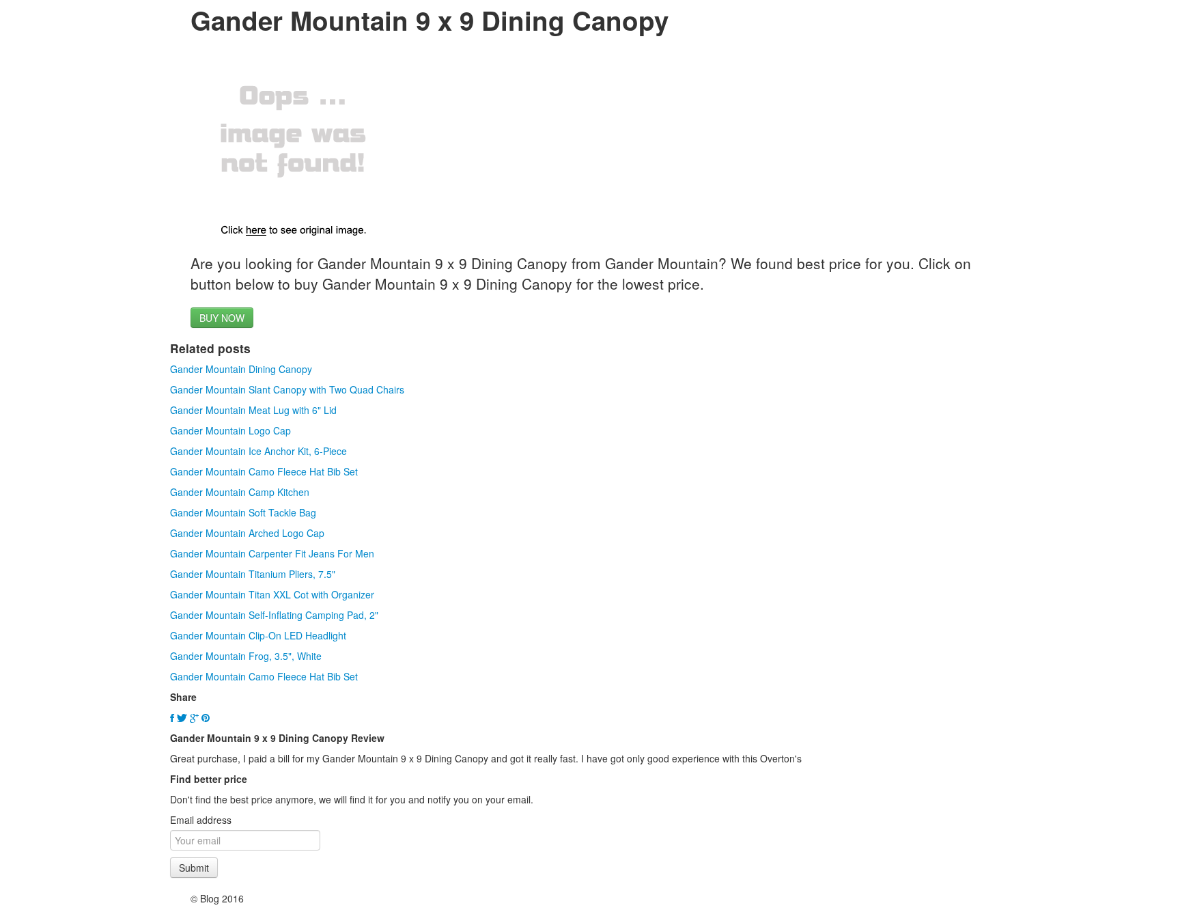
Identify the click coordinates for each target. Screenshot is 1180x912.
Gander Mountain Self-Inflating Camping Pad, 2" (274, 615)
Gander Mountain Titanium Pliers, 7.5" (252, 574)
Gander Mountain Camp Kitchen (239, 492)
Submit (194, 867)
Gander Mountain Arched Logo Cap (247, 533)
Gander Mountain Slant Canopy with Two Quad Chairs (287, 389)
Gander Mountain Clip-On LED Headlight (258, 635)
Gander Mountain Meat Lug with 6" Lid (253, 410)
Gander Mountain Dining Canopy (241, 369)
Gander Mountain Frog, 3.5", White (246, 656)
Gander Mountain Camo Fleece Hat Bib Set (264, 471)
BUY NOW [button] (221, 317)
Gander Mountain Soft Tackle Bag (243, 512)
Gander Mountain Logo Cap (230, 430)
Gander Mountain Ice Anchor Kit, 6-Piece (258, 451)
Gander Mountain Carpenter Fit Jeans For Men (272, 553)
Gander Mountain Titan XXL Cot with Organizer (272, 594)
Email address (200, 820)
